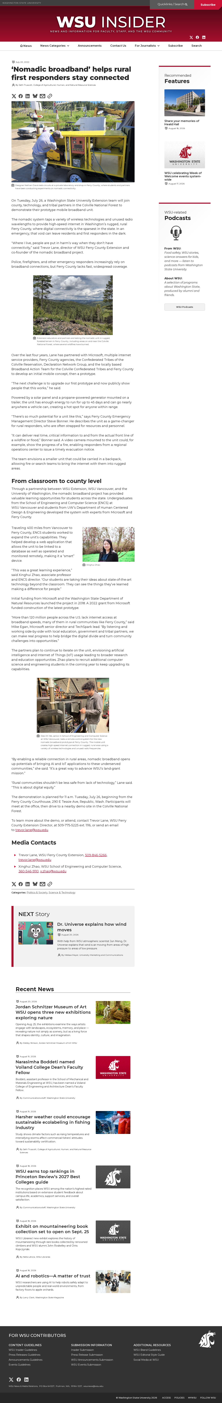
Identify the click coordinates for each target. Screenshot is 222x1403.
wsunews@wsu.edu (93, 1386)
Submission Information (91, 1345)
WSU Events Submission (86, 1364)
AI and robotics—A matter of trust (53, 1275)
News (27, 46)
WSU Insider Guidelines (23, 1349)
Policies (179, 1397)
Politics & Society (37, 892)
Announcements (90, 45)
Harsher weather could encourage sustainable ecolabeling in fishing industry (53, 1122)
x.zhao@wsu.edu (53, 871)
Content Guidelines (25, 1345)
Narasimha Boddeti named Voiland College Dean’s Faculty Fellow (49, 1067)
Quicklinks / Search (171, 4)
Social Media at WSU (146, 1359)
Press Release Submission (87, 1354)
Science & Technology (62, 892)
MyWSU (192, 1397)
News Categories (53, 45)
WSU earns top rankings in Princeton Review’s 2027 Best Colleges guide (48, 1177)
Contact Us (118, 45)
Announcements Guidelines (25, 1359)
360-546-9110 (29, 871)
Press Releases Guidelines (24, 1354)
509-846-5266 (96, 855)
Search (196, 45)
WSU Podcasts (184, 307)
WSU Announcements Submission (92, 1359)
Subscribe (208, 4)
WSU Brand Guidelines (147, 1349)
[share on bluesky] (35, 96)
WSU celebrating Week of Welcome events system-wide (183, 176)
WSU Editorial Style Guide (149, 1354)
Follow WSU (208, 1397)
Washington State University (21, 3)
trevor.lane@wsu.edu (31, 830)
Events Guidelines (19, 1364)
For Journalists (145, 45)
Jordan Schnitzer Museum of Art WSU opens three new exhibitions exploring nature (53, 1012)
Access (166, 1397)
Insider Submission (82, 1349)
